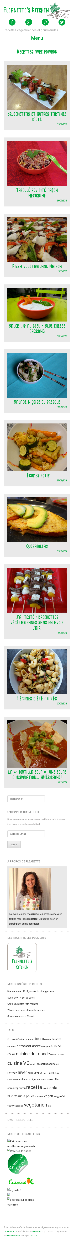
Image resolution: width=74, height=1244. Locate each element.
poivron (21, 1088)
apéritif (15, 1039)
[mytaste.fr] (14, 1190)
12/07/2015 (62, 336)
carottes (56, 1039)
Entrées (12, 1073)
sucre (12, 1096)
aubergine (23, 1039)
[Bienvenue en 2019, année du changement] (22, 958)
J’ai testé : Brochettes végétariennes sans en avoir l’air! (37, 622)
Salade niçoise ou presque (37, 401)
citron (21, 1046)
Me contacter (11, 1231)
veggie (58, 1096)
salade (46, 1088)
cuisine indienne (57, 1055)
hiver (22, 1072)
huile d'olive (35, 1073)
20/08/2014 (62, 551)
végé (10, 1105)
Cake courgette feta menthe (22, 1004)
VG (64, 1096)
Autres (31, 1039)
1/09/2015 (62, 271)
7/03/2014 (62, 782)
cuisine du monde (33, 1053)
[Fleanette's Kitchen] (37, 10)
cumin (33, 1064)
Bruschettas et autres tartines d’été (37, 116)
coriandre (33, 1046)
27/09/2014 (62, 480)
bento (39, 1039)
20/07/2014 (62, 703)
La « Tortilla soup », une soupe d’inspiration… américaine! (37, 774)
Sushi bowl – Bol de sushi (21, 997)
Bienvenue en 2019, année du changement (30, 991)
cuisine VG (18, 1063)
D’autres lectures (20, 1120)
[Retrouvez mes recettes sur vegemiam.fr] (21, 1146)
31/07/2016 (62, 124)
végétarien (35, 1105)
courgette (45, 1046)
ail (9, 1038)
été (49, 1106)
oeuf (27, 1079)
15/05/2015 (62, 406)
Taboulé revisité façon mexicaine (37, 192)
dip (57, 1064)
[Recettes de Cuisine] (19, 1151)
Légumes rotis (37, 475)
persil (43, 1079)
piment (50, 1079)
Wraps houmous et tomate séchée (26, 1010)
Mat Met (33, 1236)
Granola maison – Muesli (20, 1016)
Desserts (50, 1063)
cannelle (47, 1039)
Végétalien (18, 1106)
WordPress (37, 1231)
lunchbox (11, 1079)
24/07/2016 (62, 200)
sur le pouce (26, 1096)
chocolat (11, 1046)
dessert (41, 1064)
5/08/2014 (62, 632)
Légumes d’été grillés (37, 698)
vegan (48, 1096)
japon (45, 1073)
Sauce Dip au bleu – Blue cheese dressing (37, 328)
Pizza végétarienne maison (37, 266)
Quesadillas (37, 546)
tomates (39, 1096)
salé (53, 1087)
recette (34, 1087)
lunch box (54, 1073)
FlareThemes (13, 1236)
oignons (35, 1079)
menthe (20, 1079)
